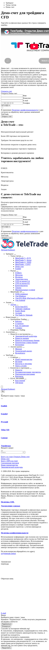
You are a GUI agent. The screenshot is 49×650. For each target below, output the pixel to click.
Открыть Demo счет (21, 457)
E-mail (25, 101)
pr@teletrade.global (8, 554)
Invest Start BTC (21, 307)
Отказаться (6, 626)
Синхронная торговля (10, 463)
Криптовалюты (21, 286)
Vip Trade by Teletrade (23, 315)
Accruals (18, 313)
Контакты (19, 376)
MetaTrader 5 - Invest (23, 260)
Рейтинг (18, 321)
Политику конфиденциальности (25, 110)
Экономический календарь (26, 336)
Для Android (20, 300)
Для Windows (20, 296)
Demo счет (19, 267)
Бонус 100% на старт (9, 461)
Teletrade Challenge (22, 309)
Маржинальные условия (25, 290)
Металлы (19, 275)
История (18, 362)
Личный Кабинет (8, 250)
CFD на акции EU (22, 283)
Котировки (19, 345)
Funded (18, 269)
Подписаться (6, 624)
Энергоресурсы (21, 279)
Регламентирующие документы (28, 372)
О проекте (19, 324)
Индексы (19, 277)
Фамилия (26, 98)
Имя (24, 96)
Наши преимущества (23, 359)
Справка (18, 328)
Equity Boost (20, 311)
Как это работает (22, 326)
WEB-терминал (21, 294)
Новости (18, 370)
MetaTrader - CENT (23, 264)
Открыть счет (6, 91)
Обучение (19, 383)
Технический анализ (23, 351)
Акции (13, 305)
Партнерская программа (25, 374)
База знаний (20, 381)
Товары (18, 288)
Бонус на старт (7, 457)
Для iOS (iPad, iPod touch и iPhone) (29, 298)
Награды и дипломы (23, 364)
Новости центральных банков (27, 340)
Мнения (18, 349)
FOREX (18, 273)
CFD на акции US (22, 281)
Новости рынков (22, 338)
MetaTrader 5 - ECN (23, 258)
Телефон (26, 103)
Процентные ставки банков (26, 343)
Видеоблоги (20, 353)
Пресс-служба (21, 366)
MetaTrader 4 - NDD (23, 262)
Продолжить (6, 648)
